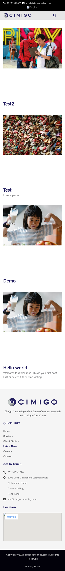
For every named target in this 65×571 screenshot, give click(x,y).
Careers (7, 451)
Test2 (8, 104)
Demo (9, 281)
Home (6, 431)
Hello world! (16, 368)
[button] (44, 15)
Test (7, 190)
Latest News (10, 446)
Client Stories (11, 441)
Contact (7, 456)
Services (8, 436)
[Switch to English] (32, 7)
